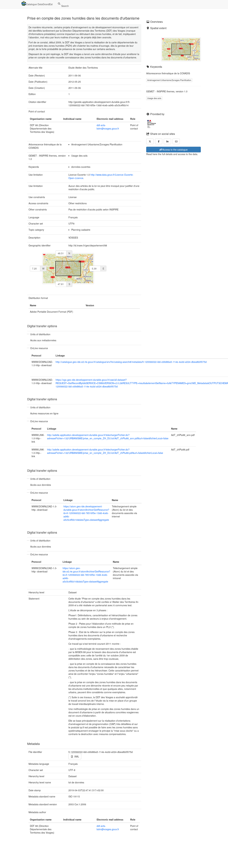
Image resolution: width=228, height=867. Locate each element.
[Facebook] (158, 141)
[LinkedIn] (167, 141)
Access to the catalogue (175, 149)
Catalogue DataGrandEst (39, 4)
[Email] (176, 141)
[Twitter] (150, 141)
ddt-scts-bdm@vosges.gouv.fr (108, 126)
